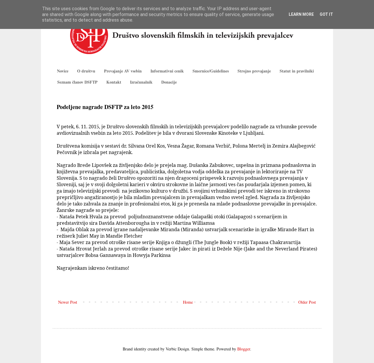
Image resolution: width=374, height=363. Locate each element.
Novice (62, 71)
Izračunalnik (141, 82)
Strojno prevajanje (254, 71)
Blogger (243, 349)
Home (188, 302)
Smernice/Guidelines (211, 71)
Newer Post (67, 302)
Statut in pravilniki (297, 71)
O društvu (86, 71)
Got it (326, 14)
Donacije (169, 82)
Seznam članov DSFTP (77, 82)
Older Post (307, 302)
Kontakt (113, 82)
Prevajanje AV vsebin (123, 71)
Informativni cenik (167, 71)
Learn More (301, 14)
